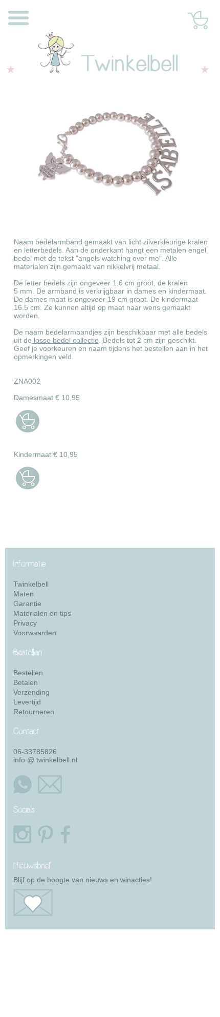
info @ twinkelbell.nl (45, 760)
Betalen (25, 682)
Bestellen (28, 673)
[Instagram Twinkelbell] (20, 834)
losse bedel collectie (65, 340)
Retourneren (33, 712)
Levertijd (27, 702)
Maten (23, 594)
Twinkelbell (31, 584)
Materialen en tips (42, 613)
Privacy (25, 623)
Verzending (31, 692)
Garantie (27, 603)
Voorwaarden (34, 633)
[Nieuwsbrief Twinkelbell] (114, 902)
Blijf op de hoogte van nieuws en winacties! (82, 880)
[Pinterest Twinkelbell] (46, 834)
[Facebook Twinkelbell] (64, 834)
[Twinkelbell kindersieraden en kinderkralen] (107, 74)
